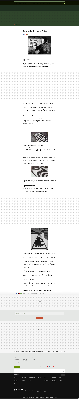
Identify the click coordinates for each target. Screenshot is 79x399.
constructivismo (41, 293)
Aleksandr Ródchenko (34, 293)
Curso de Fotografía (26, 362)
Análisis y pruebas (17, 357)
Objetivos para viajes (41, 351)
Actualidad (33, 359)
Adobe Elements (25, 363)
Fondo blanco (30, 351)
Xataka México (16, 390)
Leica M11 (57, 351)
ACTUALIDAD (18, 3)
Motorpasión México (46, 391)
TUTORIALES (39, 3)
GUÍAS (44, 3)
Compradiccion (54, 381)
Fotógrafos (27, 293)
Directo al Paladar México (39, 391)
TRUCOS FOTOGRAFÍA (31, 3)
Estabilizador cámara (24, 351)
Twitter (24, 34)
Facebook (59, 3)
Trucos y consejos (25, 357)
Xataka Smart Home (16, 383)
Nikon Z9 (61, 351)
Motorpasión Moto (46, 380)
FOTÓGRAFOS (49, 3)
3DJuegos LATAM (24, 390)
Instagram (63, 3)
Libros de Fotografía (17, 362)
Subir (62, 374)
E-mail (27, 34)
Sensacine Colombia (30, 392)
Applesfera (15, 381)
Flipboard (61, 3)
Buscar (63, 371)
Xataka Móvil (16, 380)
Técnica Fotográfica (35, 362)
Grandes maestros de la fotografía (17, 364)
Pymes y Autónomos (60, 380)
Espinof (30, 380)
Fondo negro (35, 351)
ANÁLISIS (24, 3)
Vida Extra (23, 380)
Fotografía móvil (16, 359)
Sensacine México (31, 390)
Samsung (22, 24)
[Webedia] (63, 0)
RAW (32, 363)
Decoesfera (53, 380)
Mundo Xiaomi (16, 384)
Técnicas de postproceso (25, 360)
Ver (40, 317)
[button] (27, 59)
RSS (51, 366)
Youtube (64, 3)
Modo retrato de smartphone (50, 351)
